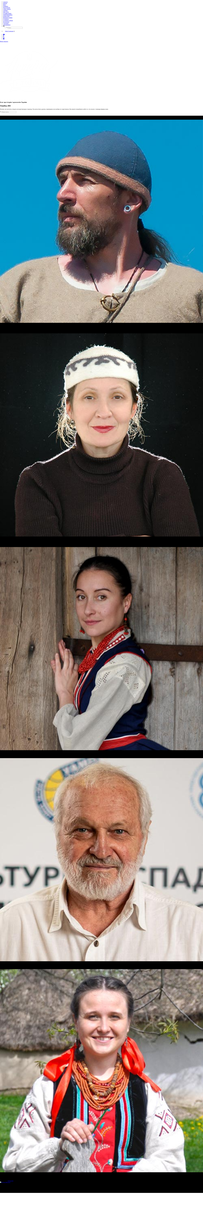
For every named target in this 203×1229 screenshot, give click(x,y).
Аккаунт (5, 2)
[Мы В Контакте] (3, 38)
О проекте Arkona (8, 20)
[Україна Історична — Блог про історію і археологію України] (29, 99)
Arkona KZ (10, 1181)
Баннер (5, 3)
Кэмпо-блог (6, 16)
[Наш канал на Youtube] (4, 34)
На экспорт (6, 22)
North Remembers (7, 14)
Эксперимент (6, 24)
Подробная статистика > (14, 1192)
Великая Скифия (7, 17)
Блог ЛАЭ (6, 12)
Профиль (5, 6)
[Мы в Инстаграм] (3, 37)
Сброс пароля (7, 9)
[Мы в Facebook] (3, 36)
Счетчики (5, 23)
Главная (5, 10)
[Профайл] (101, 221)
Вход (4, 4)
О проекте (6, 19)
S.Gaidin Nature (7, 13)
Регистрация (6, 7)
